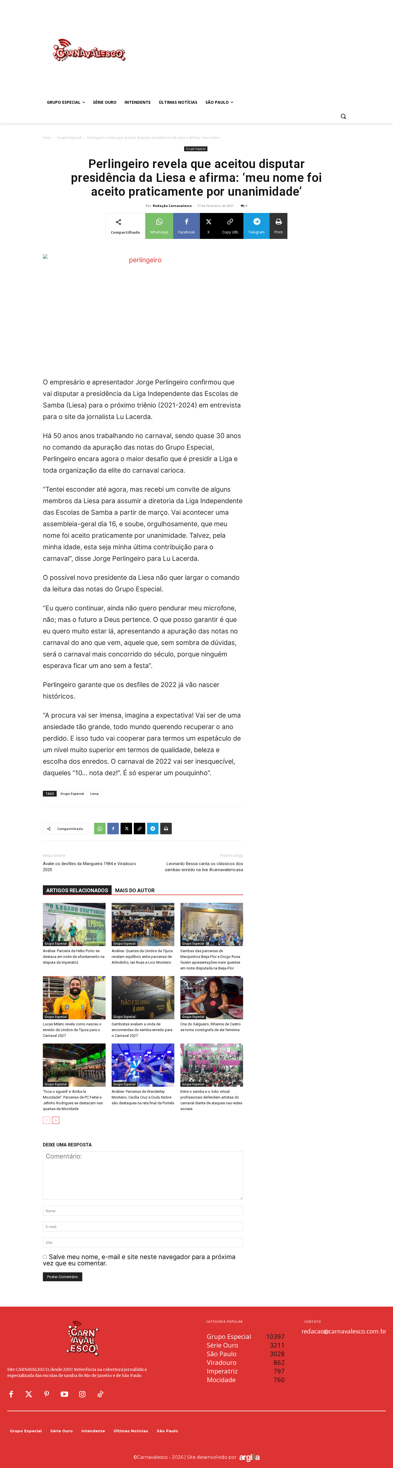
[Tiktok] (100, 1394)
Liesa (94, 793)
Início (47, 137)
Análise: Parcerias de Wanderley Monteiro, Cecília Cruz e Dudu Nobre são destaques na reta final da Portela (143, 1097)
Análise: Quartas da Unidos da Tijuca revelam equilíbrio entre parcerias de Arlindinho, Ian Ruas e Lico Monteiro (142, 957)
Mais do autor (134, 890)
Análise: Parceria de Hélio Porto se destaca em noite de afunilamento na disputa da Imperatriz (73, 957)
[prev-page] (46, 1120)
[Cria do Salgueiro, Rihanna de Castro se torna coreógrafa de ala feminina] (211, 997)
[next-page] (55, 1120)
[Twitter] (29, 1394)
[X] (126, 828)
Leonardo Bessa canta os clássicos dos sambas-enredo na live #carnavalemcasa (204, 866)
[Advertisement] (242, 44)
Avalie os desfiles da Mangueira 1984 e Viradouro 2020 (89, 866)
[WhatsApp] (100, 828)
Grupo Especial (69, 137)
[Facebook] (113, 828)
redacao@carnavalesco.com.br (344, 1331)
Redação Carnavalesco (172, 205)
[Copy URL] (139, 828)
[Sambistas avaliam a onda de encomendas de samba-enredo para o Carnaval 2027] (143, 997)
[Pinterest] (46, 1394)
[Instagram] (82, 1394)
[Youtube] (64, 1394)
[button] (343, 116)
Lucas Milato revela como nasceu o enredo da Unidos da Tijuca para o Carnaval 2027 (72, 1030)
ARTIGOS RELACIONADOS (77, 890)
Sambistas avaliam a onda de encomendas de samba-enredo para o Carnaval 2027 (142, 1030)
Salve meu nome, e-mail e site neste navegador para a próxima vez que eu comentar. (139, 1260)
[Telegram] (153, 828)
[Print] (166, 828)
